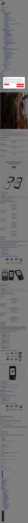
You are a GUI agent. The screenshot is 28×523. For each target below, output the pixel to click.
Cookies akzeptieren (20, 84)
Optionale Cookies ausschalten (20, 86)
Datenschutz (5, 80)
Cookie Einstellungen (7, 84)
